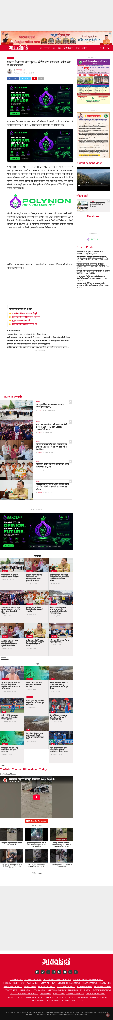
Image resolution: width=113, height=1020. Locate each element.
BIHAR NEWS (61, 997)
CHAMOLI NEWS (105, 983)
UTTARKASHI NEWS (48, 983)
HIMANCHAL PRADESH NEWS (73, 1001)
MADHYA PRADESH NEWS (78, 997)
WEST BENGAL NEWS (46, 997)
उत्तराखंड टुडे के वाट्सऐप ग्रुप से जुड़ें (24, 313)
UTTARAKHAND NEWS (33, 979)
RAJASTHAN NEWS (38, 1001)
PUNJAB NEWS (30, 997)
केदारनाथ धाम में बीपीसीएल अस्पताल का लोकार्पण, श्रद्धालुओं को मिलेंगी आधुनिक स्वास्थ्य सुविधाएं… (91, 284)
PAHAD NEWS (85, 990)
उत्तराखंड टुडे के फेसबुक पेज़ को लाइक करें (26, 316)
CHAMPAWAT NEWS (89, 983)
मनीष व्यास (19, 70)
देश (54, 48)
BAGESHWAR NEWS (84, 986)
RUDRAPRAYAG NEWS (102, 986)
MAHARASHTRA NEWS (98, 997)
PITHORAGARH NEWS (46, 986)
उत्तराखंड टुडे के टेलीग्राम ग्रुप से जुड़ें (24, 323)
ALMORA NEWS (32, 983)
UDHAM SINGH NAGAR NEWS (69, 983)
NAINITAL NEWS (30, 986)
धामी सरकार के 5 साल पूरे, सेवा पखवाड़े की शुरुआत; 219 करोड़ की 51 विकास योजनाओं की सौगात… (39, 337)
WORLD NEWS (25, 990)
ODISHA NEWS (45, 994)
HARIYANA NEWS (53, 1001)
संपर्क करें (84, 48)
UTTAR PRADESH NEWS (57, 990)
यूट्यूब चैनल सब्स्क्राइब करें (21, 320)
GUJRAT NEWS (58, 994)
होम (41, 48)
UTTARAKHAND (16, 979)
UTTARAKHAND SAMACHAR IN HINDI (57, 979)
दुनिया (59, 48)
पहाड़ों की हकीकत (68, 48)
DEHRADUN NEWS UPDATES (13, 983)
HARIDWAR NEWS (10, 990)
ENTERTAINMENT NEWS (102, 990)
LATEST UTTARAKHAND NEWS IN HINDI (87, 979)
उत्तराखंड (47, 48)
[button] (40, 826)
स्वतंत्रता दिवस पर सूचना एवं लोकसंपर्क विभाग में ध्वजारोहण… (26, 334)
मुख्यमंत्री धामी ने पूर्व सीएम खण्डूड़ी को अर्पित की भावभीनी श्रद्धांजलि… (29, 344)
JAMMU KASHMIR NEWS (95, 994)
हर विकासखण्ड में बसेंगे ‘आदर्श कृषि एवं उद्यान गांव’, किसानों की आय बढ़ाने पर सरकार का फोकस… (38, 347)
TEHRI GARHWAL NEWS (13, 986)
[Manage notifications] (108, 1015)
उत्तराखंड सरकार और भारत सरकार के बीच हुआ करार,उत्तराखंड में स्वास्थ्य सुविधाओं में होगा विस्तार (38, 341)
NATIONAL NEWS (39, 990)
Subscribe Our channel (38, 821)
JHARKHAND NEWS (15, 997)
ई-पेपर (77, 48)
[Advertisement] (56, 15)
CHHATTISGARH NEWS (75, 994)
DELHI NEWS (73, 990)
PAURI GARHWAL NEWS (65, 986)
